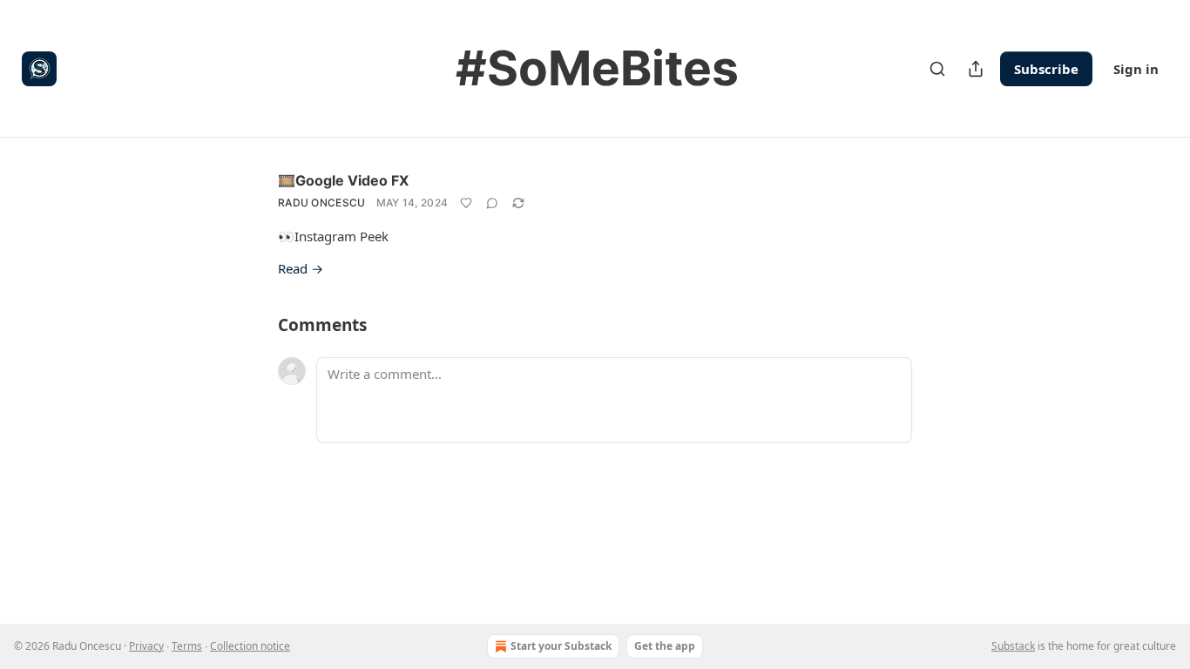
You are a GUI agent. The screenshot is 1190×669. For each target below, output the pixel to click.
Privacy (146, 646)
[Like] (466, 203)
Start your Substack (561, 646)
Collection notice (250, 646)
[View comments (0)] (492, 203)
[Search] (937, 68)
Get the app (664, 646)
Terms (187, 646)
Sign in (1136, 69)
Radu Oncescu (322, 202)
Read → (300, 268)
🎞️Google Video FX (343, 180)
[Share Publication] (975, 68)
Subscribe (1046, 69)
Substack (1013, 646)
